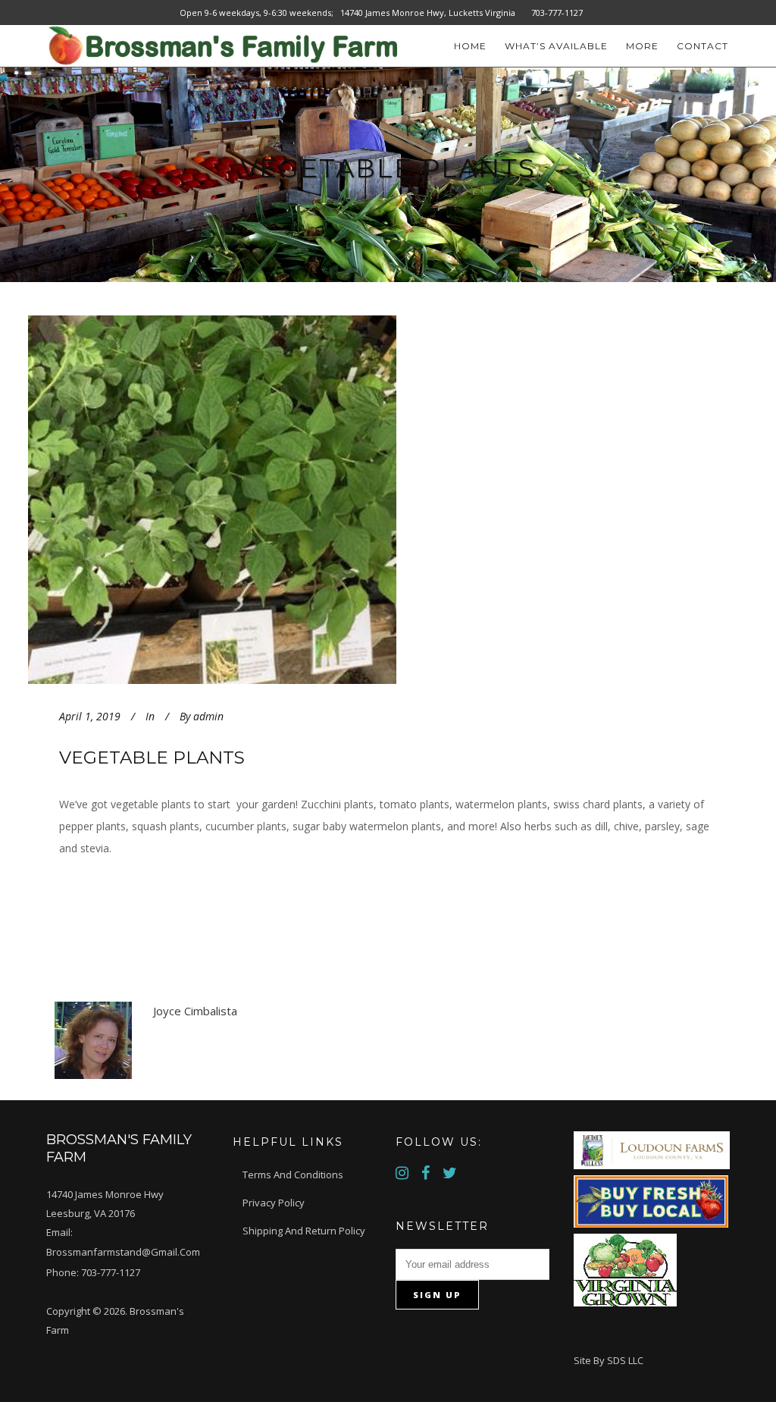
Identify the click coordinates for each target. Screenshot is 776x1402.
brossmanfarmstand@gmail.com (123, 1252)
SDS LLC (625, 1360)
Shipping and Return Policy (303, 1230)
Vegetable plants (152, 757)
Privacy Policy (273, 1202)
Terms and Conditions (292, 1174)
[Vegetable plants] (258, 499)
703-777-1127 (110, 1272)
